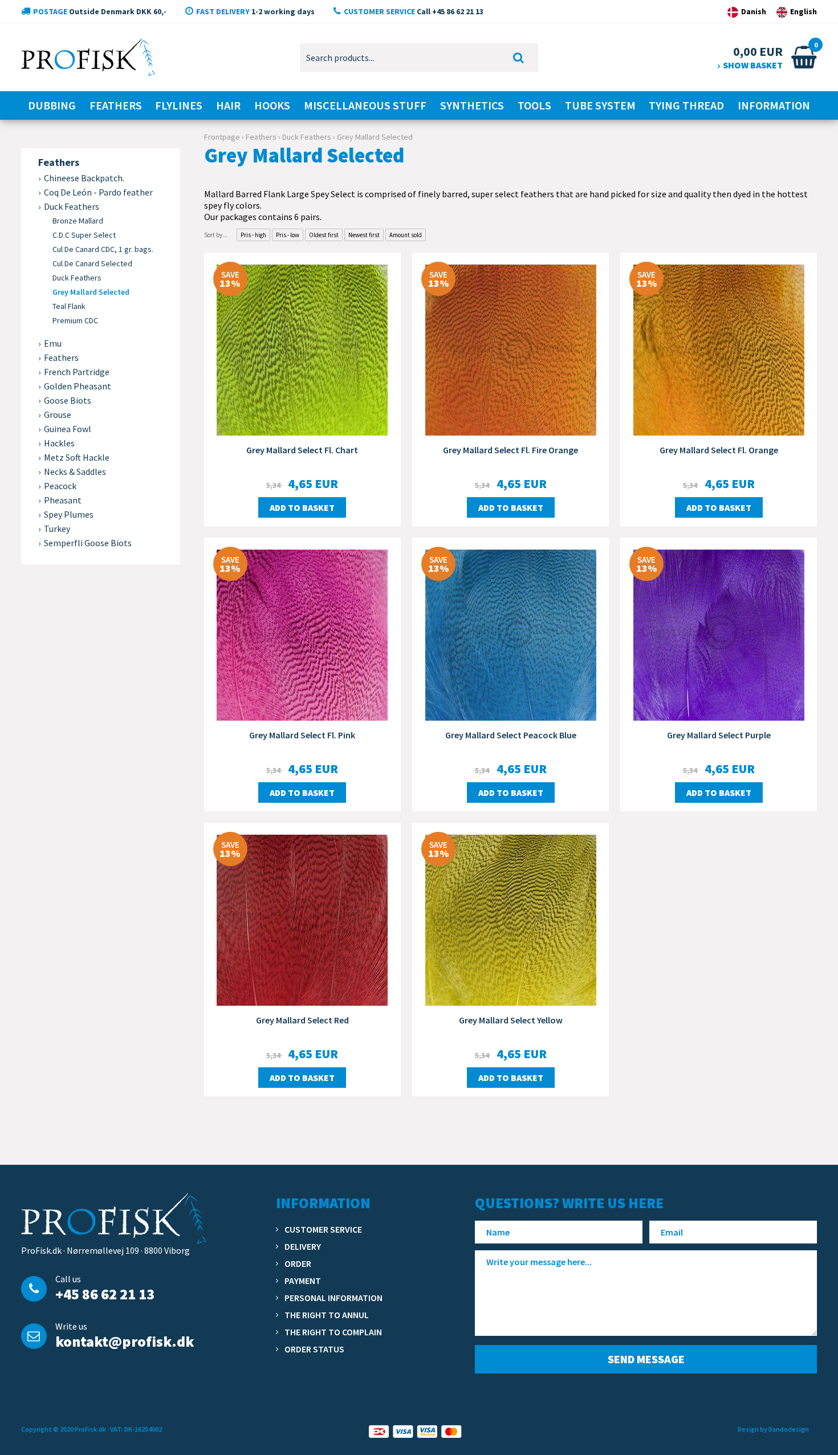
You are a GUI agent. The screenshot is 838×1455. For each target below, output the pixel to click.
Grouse (57, 414)
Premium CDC (75, 320)
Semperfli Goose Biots (88, 542)
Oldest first (324, 235)
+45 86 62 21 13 (104, 1294)
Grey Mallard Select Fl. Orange (719, 450)
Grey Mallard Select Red (302, 1020)
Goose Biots (67, 400)
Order (297, 1263)
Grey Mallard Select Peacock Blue (510, 735)
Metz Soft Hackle (76, 457)
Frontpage (222, 137)
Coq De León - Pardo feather (98, 192)
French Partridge (76, 371)
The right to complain (333, 1332)
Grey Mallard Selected (90, 292)
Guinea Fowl (67, 428)
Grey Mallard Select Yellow (511, 1020)
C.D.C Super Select (84, 235)
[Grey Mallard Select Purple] (718, 634)
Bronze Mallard (77, 221)
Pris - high (253, 235)
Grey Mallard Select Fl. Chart (302, 450)
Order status (314, 1349)
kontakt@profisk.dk (124, 1341)
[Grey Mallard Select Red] (302, 919)
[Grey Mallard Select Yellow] (510, 919)
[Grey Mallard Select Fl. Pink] (302, 634)
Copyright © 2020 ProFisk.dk (63, 1429)
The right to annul (326, 1314)
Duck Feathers (76, 278)
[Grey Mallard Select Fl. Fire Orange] (510, 349)
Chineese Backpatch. (84, 178)
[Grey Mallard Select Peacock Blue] (510, 634)
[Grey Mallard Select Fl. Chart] (302, 349)
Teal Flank (69, 306)
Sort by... (215, 235)
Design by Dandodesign (773, 1429)
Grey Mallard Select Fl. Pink (302, 735)
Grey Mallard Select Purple (719, 735)
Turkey (57, 528)
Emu (53, 343)
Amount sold (405, 235)
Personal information (333, 1297)
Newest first (364, 235)
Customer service (323, 1229)
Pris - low (287, 235)
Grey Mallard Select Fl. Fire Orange (510, 450)
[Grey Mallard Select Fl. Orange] (718, 349)
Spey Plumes (68, 514)
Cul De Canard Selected (92, 263)
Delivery (302, 1246)
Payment (302, 1280)
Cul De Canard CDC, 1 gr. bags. (102, 249)
